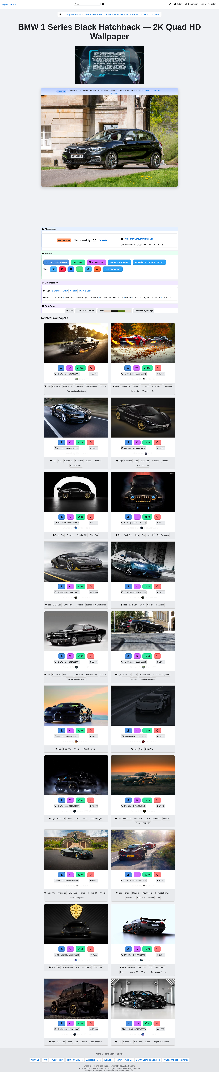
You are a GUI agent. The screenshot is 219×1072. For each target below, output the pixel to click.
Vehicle (103, 386)
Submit (179, 4)
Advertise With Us (124, 1060)
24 (148, 800)
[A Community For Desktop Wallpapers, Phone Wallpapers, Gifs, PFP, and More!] (60, 14)
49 (81, 586)
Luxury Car (166, 297)
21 (81, 517)
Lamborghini (69, 605)
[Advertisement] (109, 206)
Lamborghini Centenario (96, 605)
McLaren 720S (143, 466)
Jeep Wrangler (163, 535)
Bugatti (88, 461)
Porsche (70, 535)
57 (81, 656)
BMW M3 (160, 605)
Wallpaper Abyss (73, 14)
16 (81, 949)
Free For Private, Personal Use (138, 239)
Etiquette (108, 1060)
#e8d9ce (107, 311)
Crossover (136, 297)
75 (148, 949)
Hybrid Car (148, 297)
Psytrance (83, 741)
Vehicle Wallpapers (94, 14)
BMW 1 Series (86, 291)
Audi (60, 297)
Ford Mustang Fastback (76, 391)
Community (192, 4)
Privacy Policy (57, 1060)
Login (203, 4)
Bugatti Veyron (89, 749)
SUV (73, 297)
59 (81, 800)
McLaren (145, 386)
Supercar (168, 386)
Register (212, 4)
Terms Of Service (75, 1060)
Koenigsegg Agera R (161, 674)
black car (56, 291)
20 (148, 730)
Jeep (137, 535)
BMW (65, 291)
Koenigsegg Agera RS (129, 972)
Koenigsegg (145, 674)
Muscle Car (68, 386)
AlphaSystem (150, 960)
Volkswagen (82, 297)
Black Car (56, 386)
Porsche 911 (82, 535)
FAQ (45, 1060)
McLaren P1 (156, 386)
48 (148, 586)
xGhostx (102, 240)
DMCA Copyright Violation (148, 1060)
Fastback (79, 386)
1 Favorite (97, 262)
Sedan (127, 297)
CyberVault (84, 527)
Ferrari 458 (92, 893)
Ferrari (135, 386)
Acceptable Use (93, 1060)
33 (81, 875)
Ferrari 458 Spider (76, 898)
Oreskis (151, 811)
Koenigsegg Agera (147, 679)
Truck (157, 297)
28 (148, 875)
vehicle (73, 291)
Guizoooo (150, 741)
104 (148, 368)
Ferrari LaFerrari (162, 893)
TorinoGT (84, 379)
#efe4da (128, 311)
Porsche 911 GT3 (143, 823)
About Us (35, 1060)
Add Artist (64, 240)
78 (81, 442)
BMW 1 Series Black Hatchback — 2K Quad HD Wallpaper (133, 14)
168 (81, 368)
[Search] (103, 4)
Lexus (66, 297)
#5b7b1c (121, 311)
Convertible (105, 297)
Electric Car (117, 297)
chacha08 (83, 667)
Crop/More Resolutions (149, 262)
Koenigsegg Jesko (83, 967)
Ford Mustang (91, 386)
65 (148, 656)
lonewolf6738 (150, 527)
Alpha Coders (9, 4)
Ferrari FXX (125, 386)
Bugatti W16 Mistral (161, 1042)
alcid (150, 453)
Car (54, 297)
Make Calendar (119, 262)
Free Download (57, 262)
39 (148, 442)
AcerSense (84, 597)
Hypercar (131, 967)
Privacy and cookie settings (175, 1060)
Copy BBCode (112, 269)
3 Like (79, 262)
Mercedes (94, 297)
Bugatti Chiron (76, 466)
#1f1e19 (114, 311)
